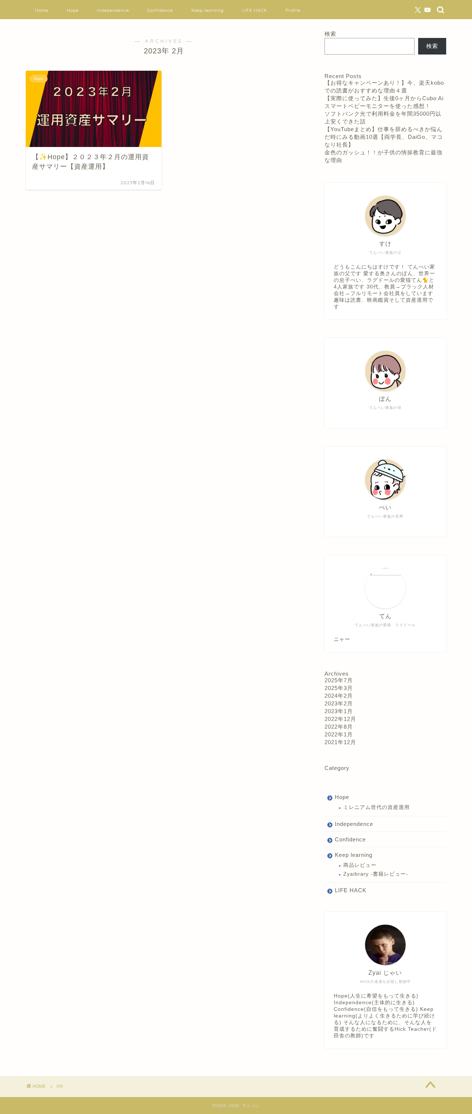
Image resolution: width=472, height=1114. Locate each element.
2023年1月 (338, 711)
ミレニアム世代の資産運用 (376, 807)
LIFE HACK (254, 10)
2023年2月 (338, 703)
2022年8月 (338, 727)
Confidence (160, 10)
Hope (73, 10)
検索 (330, 34)
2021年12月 (340, 742)
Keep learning (207, 10)
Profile (293, 10)
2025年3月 (338, 688)
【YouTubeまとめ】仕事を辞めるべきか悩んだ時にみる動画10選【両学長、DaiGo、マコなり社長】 (383, 137)
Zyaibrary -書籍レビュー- (375, 874)
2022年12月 (340, 719)
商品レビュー (359, 865)
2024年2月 (338, 696)
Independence (113, 10)
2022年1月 (338, 734)
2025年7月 (338, 680)
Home (41, 10)
